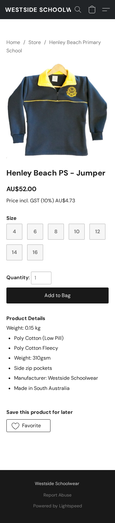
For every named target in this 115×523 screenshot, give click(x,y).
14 (14, 252)
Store (34, 42)
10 (77, 231)
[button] (45, 9)
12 (97, 231)
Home (13, 42)
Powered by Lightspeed (57, 506)
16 (35, 252)
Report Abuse (57, 495)
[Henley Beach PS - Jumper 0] (57, 110)
